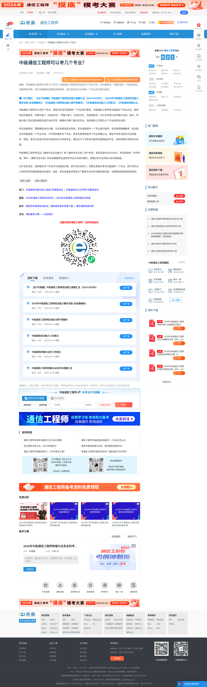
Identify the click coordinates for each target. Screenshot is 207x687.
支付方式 (22, 656)
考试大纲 (177, 84)
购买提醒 (22, 660)
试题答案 (133, 592)
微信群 (53, 12)
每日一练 (119, 592)
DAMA (43, 632)
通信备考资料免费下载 (62, 206)
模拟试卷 (60, 592)
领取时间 (152, 110)
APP (43, 12)
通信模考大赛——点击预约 (39, 214)
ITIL (94, 624)
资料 (153, 23)
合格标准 (177, 97)
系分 (64, 620)
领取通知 (164, 110)
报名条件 (164, 70)
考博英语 (151, 620)
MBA (149, 624)
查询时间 (152, 97)
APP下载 (198, 91)
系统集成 (74, 628)
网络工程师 (75, 632)
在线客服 (117, 658)
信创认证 (87, 628)
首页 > (22, 42)
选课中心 (164, 74)
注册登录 (22, 648)
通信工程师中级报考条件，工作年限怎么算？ (45, 451)
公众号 (198, 81)
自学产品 (52, 648)
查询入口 (164, 97)
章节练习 (104, 592)
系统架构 (74, 624)
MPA (158, 628)
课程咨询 (198, 39)
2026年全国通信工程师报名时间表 (73, 198)
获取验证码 (105, 405)
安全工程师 (109, 628)
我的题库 (181, 262)
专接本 (171, 624)
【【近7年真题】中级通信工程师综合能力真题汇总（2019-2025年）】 (69, 98)
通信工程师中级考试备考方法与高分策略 (43, 440)
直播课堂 (120, 23)
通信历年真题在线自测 (37, 206)
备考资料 (177, 74)
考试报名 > (42, 42)
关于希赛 (83, 648)
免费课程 (48, 278)
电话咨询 (198, 70)
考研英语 (159, 620)
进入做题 (176, 300)
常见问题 (83, 652)
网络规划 (66, 624)
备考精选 (8, 26)
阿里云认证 (97, 620)
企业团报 (198, 60)
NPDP (52, 620)
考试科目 (152, 74)
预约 (123, 405)
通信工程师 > (31, 42)
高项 (73, 620)
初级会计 (129, 620)
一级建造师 (109, 624)
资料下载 (173, 34)
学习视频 (117, 34)
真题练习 (64, 278)
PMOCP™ (54, 624)
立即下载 (126, 288)
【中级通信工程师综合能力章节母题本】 (64, 103)
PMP (43, 620)
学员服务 (198, 49)
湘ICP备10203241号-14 (112, 676)
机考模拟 (164, 87)
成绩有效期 (153, 100)
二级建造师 (118, 624)
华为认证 (87, 620)
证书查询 (177, 110)
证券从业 (129, 628)
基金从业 (138, 628)
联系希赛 (83, 656)
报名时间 (152, 70)
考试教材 (164, 84)
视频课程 (107, 23)
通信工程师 (25, 181)
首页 (22, 12)
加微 (181, 196)
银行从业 (138, 624)
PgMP (43, 628)
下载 (179, 328)
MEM (158, 624)
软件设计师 (67, 632)
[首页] (27, 23)
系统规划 (66, 628)
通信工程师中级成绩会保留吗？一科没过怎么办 (103, 440)
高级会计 (129, 624)
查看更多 (166, 382)
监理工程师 (118, 628)
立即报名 (30, 569)
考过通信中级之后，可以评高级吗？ (40, 446)
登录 (184, 12)
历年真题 (45, 592)
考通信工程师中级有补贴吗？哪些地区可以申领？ (104, 451)
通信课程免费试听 (85, 206)
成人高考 (181, 620)
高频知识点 (75, 592)
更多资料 (129, 278)
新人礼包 (198, 29)
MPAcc (150, 628)
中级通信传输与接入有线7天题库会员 (44, 190)
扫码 (181, 201)
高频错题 (90, 592)
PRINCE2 (54, 628)
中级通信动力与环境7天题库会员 (82, 190)
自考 (170, 620)
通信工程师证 (41, 181)
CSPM (43, 624)
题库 (144, 23)
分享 (8, 49)
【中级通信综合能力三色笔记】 (101, 103)
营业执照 (83, 660)
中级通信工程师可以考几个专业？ (62, 42)
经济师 (107, 620)
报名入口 (177, 70)
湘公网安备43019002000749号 (134, 676)
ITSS (85, 624)
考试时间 (152, 84)
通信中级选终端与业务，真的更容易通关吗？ (102, 446)
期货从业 (129, 632)
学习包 (133, 23)
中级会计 (138, 620)
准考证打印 (178, 87)
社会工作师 (118, 620)
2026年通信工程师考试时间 (40, 198)
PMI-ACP (53, 632)
